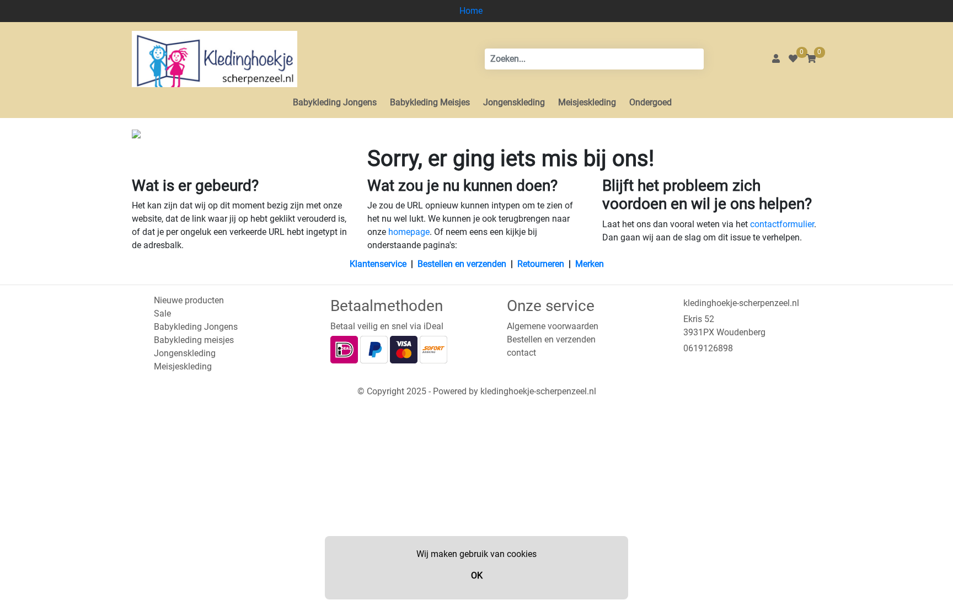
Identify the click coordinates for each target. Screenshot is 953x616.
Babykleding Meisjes (430, 102)
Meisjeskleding (587, 102)
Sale (162, 313)
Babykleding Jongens (335, 102)
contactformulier (782, 224)
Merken (589, 264)
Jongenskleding (514, 102)
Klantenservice (378, 264)
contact (521, 352)
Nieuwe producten (189, 300)
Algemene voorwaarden (552, 326)
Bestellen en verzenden (461, 264)
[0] (793, 58)
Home (471, 11)
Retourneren (540, 264)
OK (477, 575)
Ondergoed (650, 102)
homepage (409, 232)
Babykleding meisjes (194, 340)
